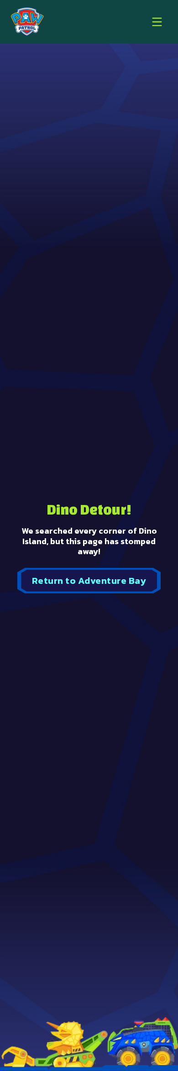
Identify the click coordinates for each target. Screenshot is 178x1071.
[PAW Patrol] (27, 21)
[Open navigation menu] (157, 22)
